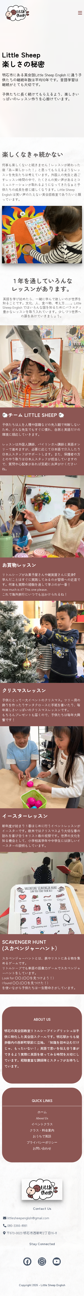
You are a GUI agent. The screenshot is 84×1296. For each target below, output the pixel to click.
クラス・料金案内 (42, 1130)
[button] (80, 13)
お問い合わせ (42, 1148)
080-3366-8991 (17, 1225)
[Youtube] (56, 1261)
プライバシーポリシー (42, 1142)
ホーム (42, 1112)
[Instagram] (42, 1261)
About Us (42, 1118)
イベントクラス (42, 1124)
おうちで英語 (42, 1136)
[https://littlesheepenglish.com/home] (17, 13)
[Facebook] (27, 1261)
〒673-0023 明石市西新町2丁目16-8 (32, 1232)
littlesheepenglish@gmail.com (28, 1217)
